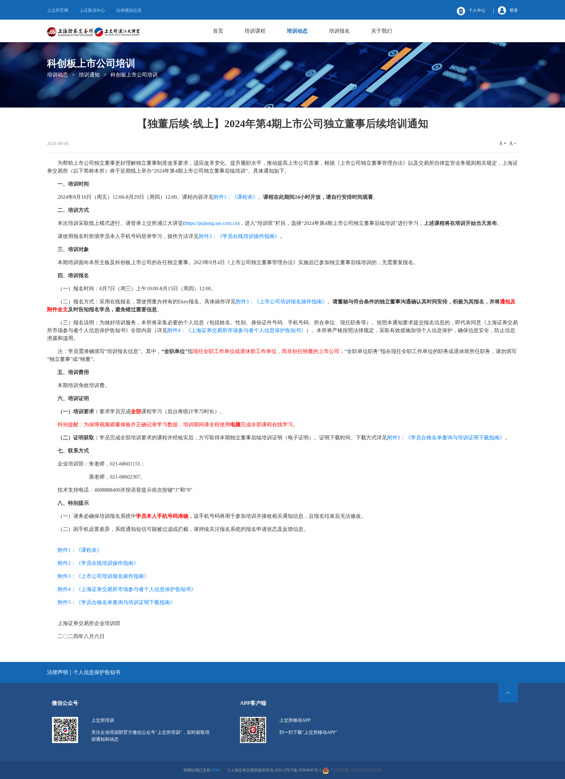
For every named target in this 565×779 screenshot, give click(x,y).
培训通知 (89, 74)
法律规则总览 (129, 10)
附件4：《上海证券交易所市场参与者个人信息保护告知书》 (236, 330)
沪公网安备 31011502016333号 (355, 770)
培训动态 (297, 31)
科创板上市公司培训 (134, 74)
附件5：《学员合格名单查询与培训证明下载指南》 (446, 437)
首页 (218, 31)
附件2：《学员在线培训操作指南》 (239, 236)
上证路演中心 (92, 10)
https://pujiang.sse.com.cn (211, 223)
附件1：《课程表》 (236, 197)
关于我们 (381, 31)
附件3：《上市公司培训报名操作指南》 (281, 301)
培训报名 (339, 31)
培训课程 (255, 31)
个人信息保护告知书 (96, 672)
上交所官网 (57, 10)
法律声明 (57, 672)
